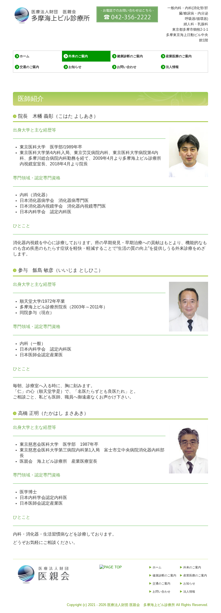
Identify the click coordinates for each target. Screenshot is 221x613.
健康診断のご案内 (130, 56)
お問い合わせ (126, 67)
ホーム (24, 56)
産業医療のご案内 (179, 56)
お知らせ (74, 67)
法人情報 (172, 67)
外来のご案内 (78, 56)
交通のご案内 (29, 67)
